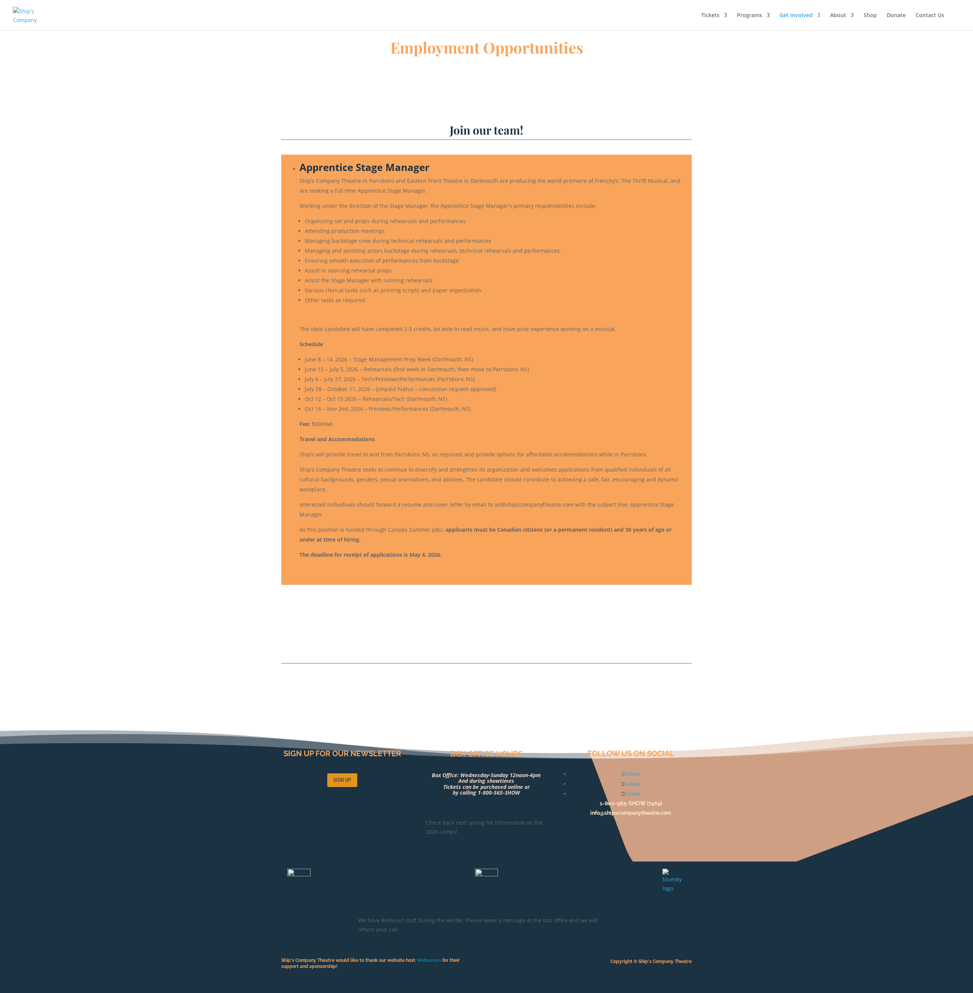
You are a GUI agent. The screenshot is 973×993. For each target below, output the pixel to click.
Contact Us (930, 16)
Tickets (710, 16)
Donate (896, 16)
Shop (870, 16)
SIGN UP (342, 780)
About (838, 16)
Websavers (429, 960)
